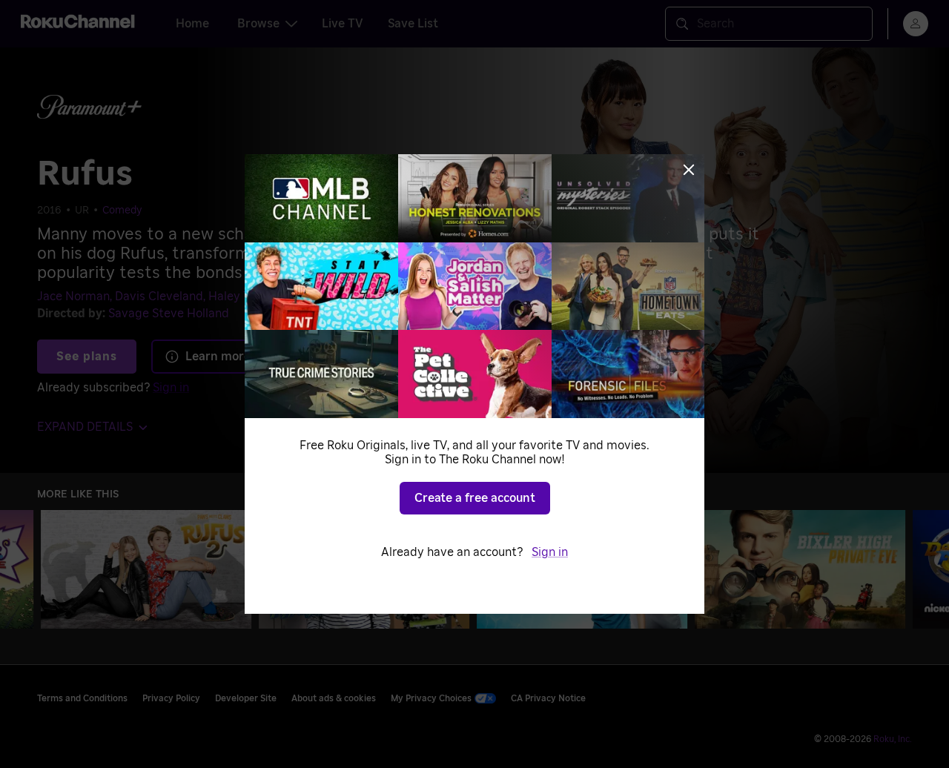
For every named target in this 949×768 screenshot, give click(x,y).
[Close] (689, 170)
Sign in (550, 552)
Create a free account (474, 498)
